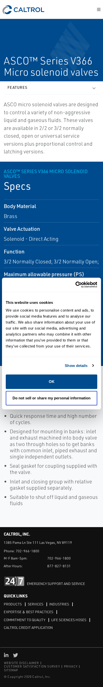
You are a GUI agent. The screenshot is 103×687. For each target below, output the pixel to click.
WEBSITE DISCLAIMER (21, 663)
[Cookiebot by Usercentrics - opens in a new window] (75, 284)
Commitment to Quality (24, 620)
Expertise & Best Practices (28, 612)
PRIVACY (71, 666)
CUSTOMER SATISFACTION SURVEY (32, 666)
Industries (59, 604)
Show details (76, 365)
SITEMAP (11, 670)
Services (35, 604)
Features (18, 87)
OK (51, 381)
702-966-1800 (27, 551)
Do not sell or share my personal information (51, 398)
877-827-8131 (59, 566)
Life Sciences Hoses (68, 620)
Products (13, 604)
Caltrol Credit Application (28, 627)
